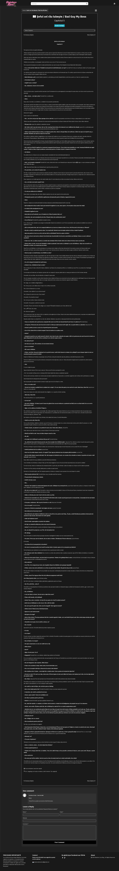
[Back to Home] (114, 868)
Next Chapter (90, 34)
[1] (77, 162)
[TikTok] (64, 857)
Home (24, 10)
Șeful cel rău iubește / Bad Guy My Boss (37, 10)
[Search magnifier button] (87, 4)
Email (61, 812)
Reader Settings (59, 25)
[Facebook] (62, 857)
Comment (25, 824)
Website (25, 818)
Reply (30, 798)
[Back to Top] (117, 868)
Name (25, 812)
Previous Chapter (29, 34)
